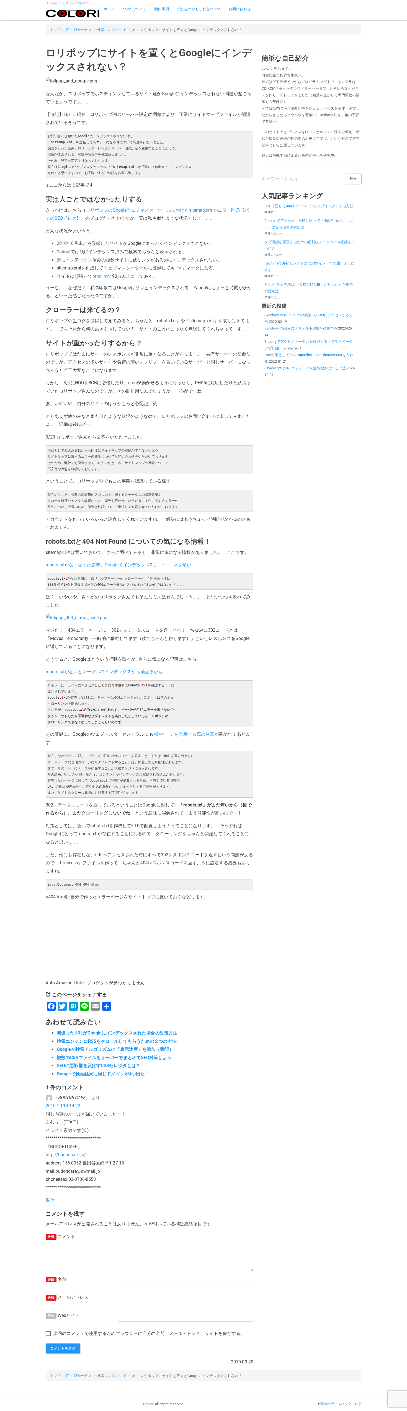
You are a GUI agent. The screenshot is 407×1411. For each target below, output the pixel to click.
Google (129, 30)
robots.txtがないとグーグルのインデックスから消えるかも (104, 671)
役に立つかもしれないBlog (198, 9)
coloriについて (134, 9)
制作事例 (161, 9)
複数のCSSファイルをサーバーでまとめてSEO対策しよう (114, 1057)
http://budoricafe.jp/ (66, 1154)
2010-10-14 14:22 (63, 1105)
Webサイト (63, 1315)
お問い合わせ (240, 9)
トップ (55, 30)
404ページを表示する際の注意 (184, 734)
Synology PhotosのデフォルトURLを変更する (300, 328)
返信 (50, 1200)
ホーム (109, 9)
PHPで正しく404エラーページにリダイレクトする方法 (309, 206)
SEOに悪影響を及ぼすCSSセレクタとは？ (98, 1065)
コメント (61, 1236)
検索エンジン (108, 30)
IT (67, 30)
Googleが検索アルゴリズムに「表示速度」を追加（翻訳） (115, 1049)
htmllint (100, 276)
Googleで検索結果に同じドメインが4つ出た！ (103, 1074)
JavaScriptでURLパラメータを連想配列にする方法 (305, 368)
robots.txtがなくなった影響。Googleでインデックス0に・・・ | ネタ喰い (118, 564)
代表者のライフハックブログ (339, 1404)
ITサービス (83, 30)
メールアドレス (68, 1297)
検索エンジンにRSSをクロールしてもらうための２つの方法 (117, 1041)
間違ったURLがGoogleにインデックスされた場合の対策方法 (117, 1033)
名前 (57, 1279)
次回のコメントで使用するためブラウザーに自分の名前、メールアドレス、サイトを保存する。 (149, 1333)
